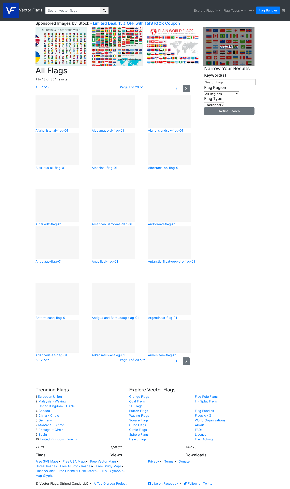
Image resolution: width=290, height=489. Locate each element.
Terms (168, 461)
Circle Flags (138, 430)
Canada (43, 411)
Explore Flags (204, 10)
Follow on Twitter (200, 483)
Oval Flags (137, 401)
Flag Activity (204, 439)
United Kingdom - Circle (56, 406)
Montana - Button (51, 425)
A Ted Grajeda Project (110, 483)
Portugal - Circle (50, 430)
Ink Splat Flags (206, 401)
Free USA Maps (74, 461)
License (200, 434)
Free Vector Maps (103, 461)
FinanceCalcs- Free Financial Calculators (66, 471)
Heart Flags (138, 439)
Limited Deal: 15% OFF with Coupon (136, 23)
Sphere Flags (139, 434)
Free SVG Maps (47, 461)
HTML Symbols (111, 471)
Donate (184, 461)
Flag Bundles (268, 10)
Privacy (153, 461)
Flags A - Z (203, 415)
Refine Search (229, 111)
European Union (49, 397)
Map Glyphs (44, 476)
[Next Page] (186, 88)
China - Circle (48, 415)
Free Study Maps (109, 466)
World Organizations (210, 420)
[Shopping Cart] (283, 10)
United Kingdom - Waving (58, 439)
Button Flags (138, 411)
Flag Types (232, 10)
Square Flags (139, 420)
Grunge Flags (139, 397)
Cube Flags (137, 425)
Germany (44, 420)
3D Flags (135, 406)
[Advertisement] (117, 179)
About (199, 425)
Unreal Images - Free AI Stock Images (64, 466)
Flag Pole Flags (206, 397)
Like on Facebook (164, 483)
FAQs (198, 430)
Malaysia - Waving (51, 401)
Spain (42, 434)
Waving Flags (139, 415)
